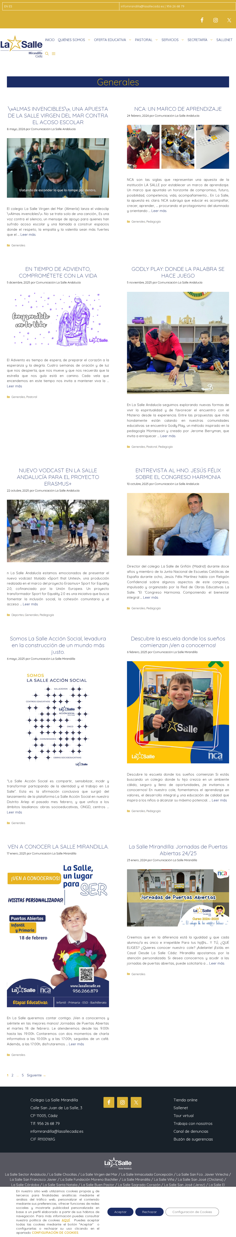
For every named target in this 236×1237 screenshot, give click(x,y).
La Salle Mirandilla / (138, 1179)
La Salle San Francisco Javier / (35, 1179)
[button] (47, 54)
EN (6, 6)
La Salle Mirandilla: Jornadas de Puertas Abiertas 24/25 (178, 850)
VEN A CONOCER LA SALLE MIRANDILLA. (58, 846)
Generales (18, 245)
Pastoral (31, 397)
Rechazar (149, 1212)
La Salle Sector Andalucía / (27, 1174)
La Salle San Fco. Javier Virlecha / (204, 1174)
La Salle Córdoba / (27, 1185)
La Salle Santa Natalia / (62, 1185)
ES (10, 6)
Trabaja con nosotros (193, 1123)
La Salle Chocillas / (65, 1174)
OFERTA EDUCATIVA (110, 40)
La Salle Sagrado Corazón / (141, 1185)
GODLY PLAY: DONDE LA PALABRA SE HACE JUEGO (178, 272)
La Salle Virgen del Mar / (101, 1174)
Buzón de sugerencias (193, 1139)
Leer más (28, 234)
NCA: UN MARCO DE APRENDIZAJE (178, 108)
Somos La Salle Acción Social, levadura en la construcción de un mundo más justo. (58, 645)
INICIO (50, 40)
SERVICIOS (170, 40)
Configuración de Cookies (192, 1212)
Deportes (18, 615)
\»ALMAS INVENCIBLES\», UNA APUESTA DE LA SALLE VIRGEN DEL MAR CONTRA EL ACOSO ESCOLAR (58, 115)
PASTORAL (144, 40)
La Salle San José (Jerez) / (186, 1185)
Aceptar (120, 1212)
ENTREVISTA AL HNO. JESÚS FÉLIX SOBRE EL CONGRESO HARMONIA (178, 473)
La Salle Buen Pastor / (99, 1185)
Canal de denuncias (191, 1131)
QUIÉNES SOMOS (71, 40)
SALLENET (224, 40)
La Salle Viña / (166, 1179)
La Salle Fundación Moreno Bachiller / (91, 1179)
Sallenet (181, 1107)
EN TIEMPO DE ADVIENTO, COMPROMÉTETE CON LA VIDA (58, 272)
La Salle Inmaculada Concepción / (149, 1174)
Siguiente (36, 1075)
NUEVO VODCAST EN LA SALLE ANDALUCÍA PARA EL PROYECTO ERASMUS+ (58, 477)
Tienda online (186, 1099)
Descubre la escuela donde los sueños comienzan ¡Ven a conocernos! (178, 641)
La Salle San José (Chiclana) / (202, 1179)
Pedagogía (153, 221)
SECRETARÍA (197, 40)
